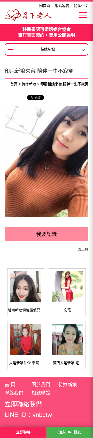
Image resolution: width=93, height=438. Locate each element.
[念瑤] (67, 286)
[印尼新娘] (28, 15)
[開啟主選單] (83, 15)
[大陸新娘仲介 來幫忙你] (25, 339)
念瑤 (67, 310)
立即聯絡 (23, 432)
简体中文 (81, 6)
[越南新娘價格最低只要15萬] (25, 286)
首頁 (14, 84)
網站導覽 (62, 6)
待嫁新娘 (29, 84)
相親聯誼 (41, 393)
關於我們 (41, 384)
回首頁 (44, 6)
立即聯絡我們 (23, 404)
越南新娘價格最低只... (25, 310)
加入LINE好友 (69, 432)
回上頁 (83, 249)
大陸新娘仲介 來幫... (25, 363)
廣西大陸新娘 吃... (67, 363)
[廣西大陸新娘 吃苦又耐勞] (67, 339)
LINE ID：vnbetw (28, 414)
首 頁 (10, 384)
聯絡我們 (14, 393)
